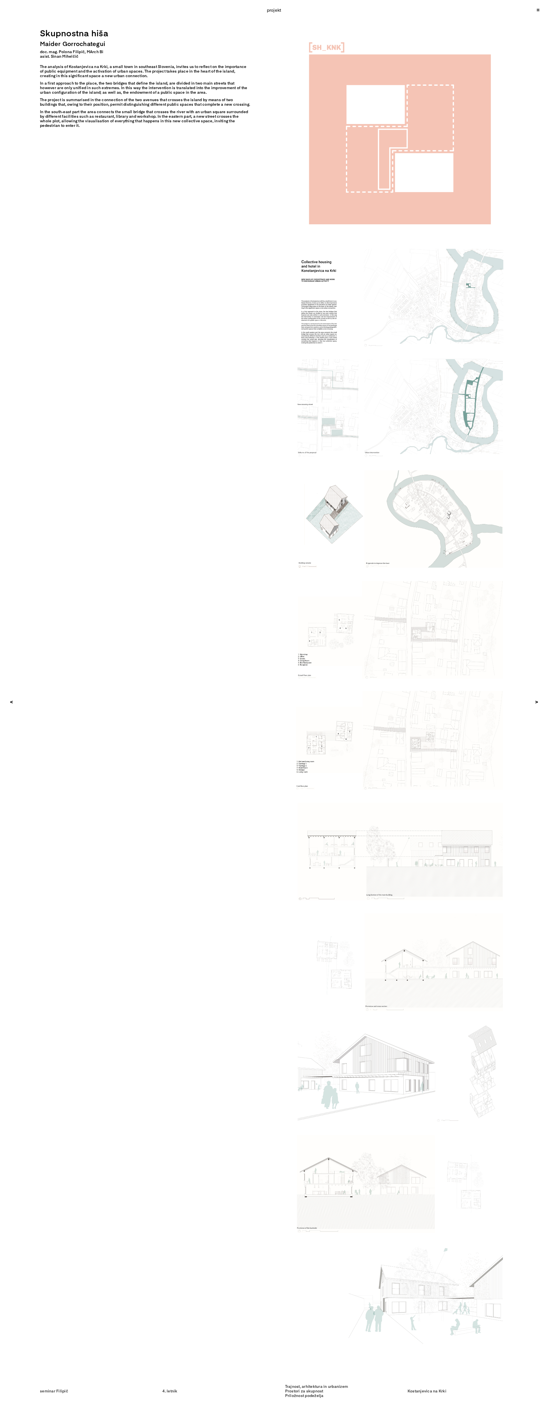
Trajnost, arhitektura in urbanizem (316, 1386)
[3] (400, 467)
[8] (400, 1021)
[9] (400, 1132)
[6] (400, 799)
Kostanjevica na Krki (427, 1391)
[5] (400, 688)
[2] (400, 356)
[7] (400, 910)
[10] (400, 1243)
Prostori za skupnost (304, 1391)
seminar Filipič (54, 1391)
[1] (400, 245)
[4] (400, 578)
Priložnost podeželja (304, 1395)
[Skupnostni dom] (400, 28)
